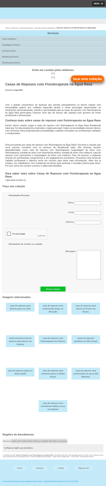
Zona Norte (62, 441)
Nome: (71, 203)
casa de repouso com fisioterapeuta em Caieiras (53, 339)
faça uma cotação (87, 79)
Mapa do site (83, 468)
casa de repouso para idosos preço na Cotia (20, 307)
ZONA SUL (37, 441)
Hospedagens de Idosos (11, 45)
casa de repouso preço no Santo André (20, 372)
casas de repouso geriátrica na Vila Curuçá (85, 339)
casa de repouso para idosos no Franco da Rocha (85, 309)
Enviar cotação (53, 289)
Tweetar (10, 95)
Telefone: (70, 222)
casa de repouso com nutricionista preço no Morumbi (53, 309)
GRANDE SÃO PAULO (49, 441)
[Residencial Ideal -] (53, 15)
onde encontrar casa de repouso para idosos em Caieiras (20, 341)
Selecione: (7, 441)
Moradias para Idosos (10, 57)
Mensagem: (71, 251)
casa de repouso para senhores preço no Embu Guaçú (53, 373)
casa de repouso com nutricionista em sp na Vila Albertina (85, 373)
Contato (61, 468)
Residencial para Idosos (11, 63)
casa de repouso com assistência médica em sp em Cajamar (53, 406)
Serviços (53, 33)
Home (19, 468)
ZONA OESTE (27, 441)
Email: (72, 212)
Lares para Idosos (9, 51)
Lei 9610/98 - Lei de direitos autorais (82, 456)
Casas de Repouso (9, 39)
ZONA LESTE (16, 441)
